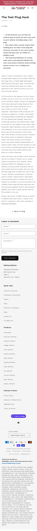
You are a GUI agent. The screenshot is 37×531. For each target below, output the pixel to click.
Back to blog (19, 211)
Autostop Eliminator (17, 448)
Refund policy (17, 451)
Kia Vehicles (8, 371)
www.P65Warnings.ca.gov (11, 463)
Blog (5, 312)
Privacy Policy (8, 395)
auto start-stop (10, 78)
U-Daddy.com (8, 320)
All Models (7, 332)
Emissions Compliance (11, 308)
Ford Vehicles (8, 349)
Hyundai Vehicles (9, 362)
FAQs (5, 303)
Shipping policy (25, 454)
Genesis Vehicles (9, 354)
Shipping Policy (9, 404)
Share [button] (5, 26)
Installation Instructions (12, 295)
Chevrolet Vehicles (10, 337)
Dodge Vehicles (9, 345)
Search (6, 299)
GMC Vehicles (8, 358)
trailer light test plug (23, 81)
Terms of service (14, 454)
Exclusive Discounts (10, 291)
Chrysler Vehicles (9, 341)
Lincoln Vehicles (9, 375)
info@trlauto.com (10, 280)
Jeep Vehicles (8, 366)
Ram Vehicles (8, 379)
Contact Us (7, 316)
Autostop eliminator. (9, 204)
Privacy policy (26, 451)
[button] (4, 8)
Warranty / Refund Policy (12, 400)
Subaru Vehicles (9, 383)
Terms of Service (9, 408)
